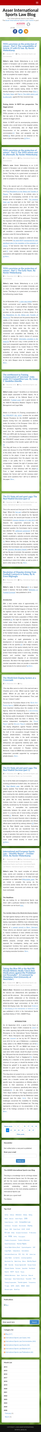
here (23, 1098)
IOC (19, 1254)
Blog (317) (8, 1334)
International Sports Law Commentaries (20, 505)
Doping (30, 1225)
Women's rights (9, 1289)
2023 (5, 1399)
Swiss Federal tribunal (18, 1279)
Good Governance (10, 1244)
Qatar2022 (24, 1268)
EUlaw (13, 1232)
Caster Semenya (9, 1222)
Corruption (14, 1226)
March (7, 1417)
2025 (5, 1407)
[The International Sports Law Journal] (6, 1305)
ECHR (23, 1229)
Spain (18, 1275)
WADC (28, 1286)
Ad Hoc (6, 1215)
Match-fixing (18, 1261)
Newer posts (8, 1126)
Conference (8, 1226)
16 (24, 1126)
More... (28, 138)
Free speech (22, 1236)
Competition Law (24, 1222)
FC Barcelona (32, 1232)
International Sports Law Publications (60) (19, 1352)
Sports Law (24, 1275)
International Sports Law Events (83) (17, 1345)
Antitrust (12, 1215)
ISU (27, 1254)
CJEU (16, 1222)
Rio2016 (7, 1272)
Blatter (6, 1218)
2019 (5, 1385)
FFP (6, 1236)
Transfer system (22, 1282)
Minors (24, 1261)
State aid (30, 1275)
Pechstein (17, 1268)
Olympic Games (9, 1268)
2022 (5, 1396)
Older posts (20, 1134)
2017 (5, 1378)
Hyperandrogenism (26, 1247)
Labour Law (32, 1254)
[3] (11, 1090)
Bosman (11, 1218)
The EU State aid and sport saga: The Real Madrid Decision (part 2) (20, 498)
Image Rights (8, 1251)
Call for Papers (19, 1218)
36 (29, 1130)
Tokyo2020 (28, 1279)
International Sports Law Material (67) (18, 1348)
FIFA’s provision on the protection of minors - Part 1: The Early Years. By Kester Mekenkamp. (20, 271)
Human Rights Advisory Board (12, 1247)
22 (15, 1130)
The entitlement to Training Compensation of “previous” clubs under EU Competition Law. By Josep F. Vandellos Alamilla (20, 378)
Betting (30, 1215)
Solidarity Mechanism (10, 1275)
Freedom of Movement (24, 1240)
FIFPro (15, 1236)
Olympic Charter (32, 1265)
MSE (6, 1265)
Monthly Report (31, 1261)
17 (28, 1126)
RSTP (12, 1272)
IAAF (34, 1247)
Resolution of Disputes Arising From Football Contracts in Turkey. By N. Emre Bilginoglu (19, 574)
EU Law (7, 1232)
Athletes (25, 1215)
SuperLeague (8, 1279)
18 (32, 1126)
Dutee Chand (16, 1229)
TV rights (7, 1286)
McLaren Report (19, 724)
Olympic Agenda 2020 (20, 1265)
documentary (33, 711)
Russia (22, 1272)
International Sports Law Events (12, 864)
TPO (34, 1279)
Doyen (6, 1229)
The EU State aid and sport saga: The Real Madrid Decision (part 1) (20, 769)
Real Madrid (32, 1268)
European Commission (22, 1232)
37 (33, 1130)
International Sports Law (11, 1254)
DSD (10, 1229)
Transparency (32, 1282)
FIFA (10, 1236)
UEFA (12, 1286)
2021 (5, 1392)
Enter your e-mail (10, 1152)
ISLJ (23, 1254)
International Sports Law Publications (23, 867)
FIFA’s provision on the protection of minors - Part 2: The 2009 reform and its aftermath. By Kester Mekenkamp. (20, 152)
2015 (5, 1370)
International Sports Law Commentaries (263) (20, 1341)
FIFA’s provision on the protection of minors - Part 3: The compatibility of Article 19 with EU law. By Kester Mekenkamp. (20, 47)
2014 (5, 1367)
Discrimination (22, 1226)
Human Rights (21, 1244)
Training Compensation (10, 1282)
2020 (5, 1388)
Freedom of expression (11, 1240)
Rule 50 (17, 1272)
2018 (5, 1381)
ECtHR (28, 1229)
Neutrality (11, 1265)
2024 (5, 1403)
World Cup (17, 1289)
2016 (5, 1374)
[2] (31, 1057)
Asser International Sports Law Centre (19, 20)
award (34, 1028)
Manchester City (9, 1261)
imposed (13, 1038)
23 (18, 1130)
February (8, 1413)
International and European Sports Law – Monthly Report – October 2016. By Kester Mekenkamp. (19, 854)
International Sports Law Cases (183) (17, 1338)
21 (11, 1130)
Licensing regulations (26, 1258)
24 (22, 1130)
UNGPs (18, 1286)
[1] (37, 1044)
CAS (25, 1218)
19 (36, 1126)
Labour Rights (8, 1258)
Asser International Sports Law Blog (20, 12)
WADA (23, 1286)
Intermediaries (25, 1251)
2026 (8, 1413)
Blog (18, 54)
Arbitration (19, 1215)
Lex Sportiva (16, 1258)
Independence (16, 1251)
